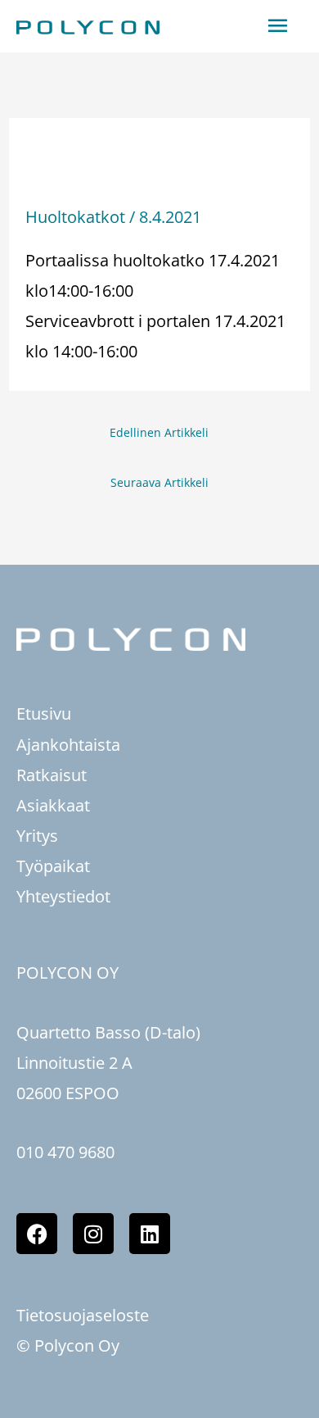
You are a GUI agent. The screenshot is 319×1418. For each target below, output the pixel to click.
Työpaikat (53, 866)
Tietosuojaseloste (82, 1315)
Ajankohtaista (68, 745)
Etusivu (43, 713)
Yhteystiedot (63, 896)
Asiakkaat (53, 805)
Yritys (37, 836)
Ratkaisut (51, 775)
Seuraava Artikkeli (159, 482)
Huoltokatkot (75, 217)
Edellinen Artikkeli (159, 432)
